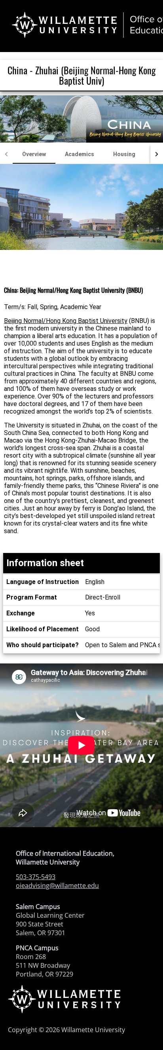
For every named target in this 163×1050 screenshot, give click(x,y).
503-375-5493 (35, 876)
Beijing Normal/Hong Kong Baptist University (65, 321)
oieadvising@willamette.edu (57, 885)
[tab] (34, 154)
